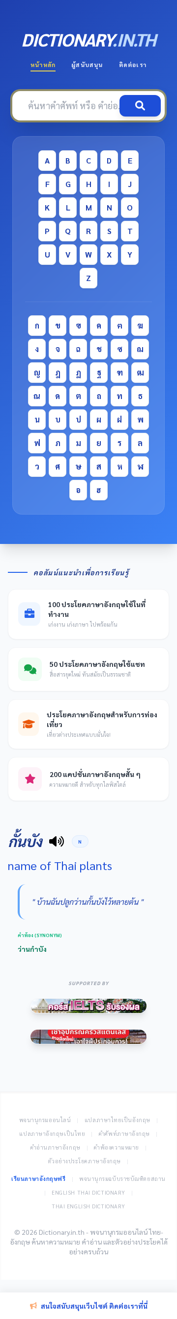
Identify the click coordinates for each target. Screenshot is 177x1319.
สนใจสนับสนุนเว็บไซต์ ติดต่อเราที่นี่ (94, 1305)
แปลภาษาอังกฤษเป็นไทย (52, 1133)
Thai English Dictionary (88, 1206)
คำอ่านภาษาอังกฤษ (55, 1147)
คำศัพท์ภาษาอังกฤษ (124, 1133)
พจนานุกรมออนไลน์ (45, 1120)
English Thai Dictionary (88, 1192)
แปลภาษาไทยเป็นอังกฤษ (117, 1120)
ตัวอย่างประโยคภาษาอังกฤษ (84, 1161)
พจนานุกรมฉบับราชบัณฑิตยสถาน (122, 1178)
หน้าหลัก (43, 65)
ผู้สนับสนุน (87, 65)
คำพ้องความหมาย (116, 1147)
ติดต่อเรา (133, 65)
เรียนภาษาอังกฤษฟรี (38, 1178)
